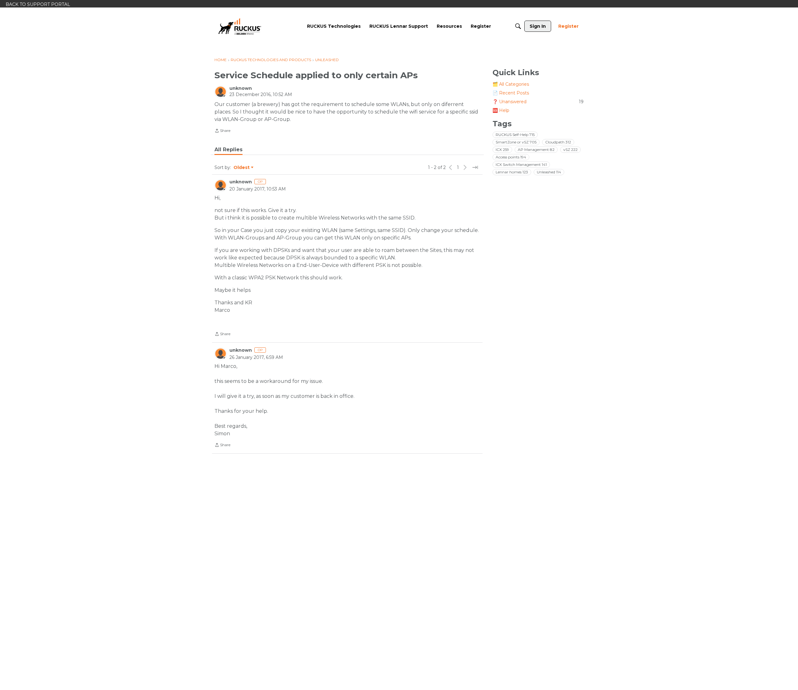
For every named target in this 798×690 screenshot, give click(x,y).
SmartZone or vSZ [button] (516, 142)
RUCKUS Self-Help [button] (515, 134)
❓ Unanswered (538, 101)
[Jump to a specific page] (475, 167)
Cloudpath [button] (558, 142)
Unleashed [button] (549, 172)
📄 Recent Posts (511, 93)
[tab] (228, 149)
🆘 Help (501, 110)
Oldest (241, 168)
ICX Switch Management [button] (521, 164)
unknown (240, 88)
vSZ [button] (570, 149)
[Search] (518, 26)
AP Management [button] (536, 149)
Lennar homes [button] (512, 172)
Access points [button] (511, 157)
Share (222, 131)
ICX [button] (502, 149)
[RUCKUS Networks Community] (239, 26)
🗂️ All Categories (511, 84)
